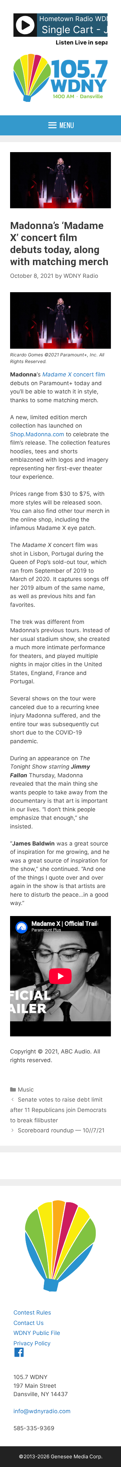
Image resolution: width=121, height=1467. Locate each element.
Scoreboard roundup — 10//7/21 (61, 1130)
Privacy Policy (31, 1343)
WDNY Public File (36, 1333)
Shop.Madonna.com (37, 434)
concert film (73, 374)
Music (26, 1089)
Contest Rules (32, 1312)
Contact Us (28, 1323)
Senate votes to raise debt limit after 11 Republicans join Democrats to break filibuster (58, 1109)
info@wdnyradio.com (42, 1411)
